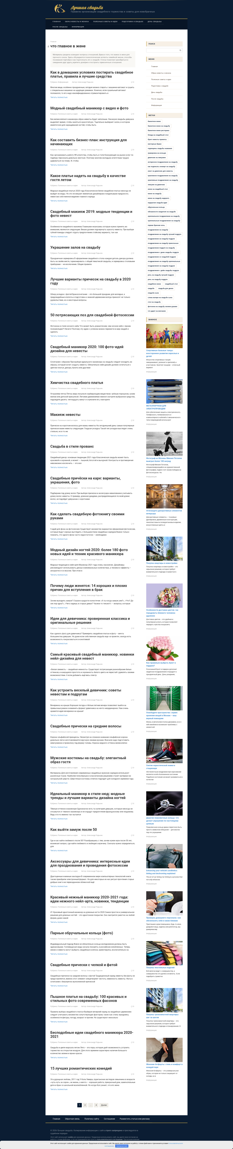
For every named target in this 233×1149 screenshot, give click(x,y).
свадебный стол (171, 284)
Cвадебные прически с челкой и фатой (83, 965)
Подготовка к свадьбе (132, 21)
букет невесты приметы (157, 139)
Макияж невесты (65, 414)
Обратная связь (72, 1119)
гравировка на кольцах (157, 153)
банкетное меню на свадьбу (159, 126)
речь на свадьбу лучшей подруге (161, 275)
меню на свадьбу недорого (158, 198)
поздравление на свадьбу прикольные (163, 243)
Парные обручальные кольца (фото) (81, 933)
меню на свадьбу (154, 193)
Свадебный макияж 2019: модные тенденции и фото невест (91, 213)
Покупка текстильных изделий (160, 967)
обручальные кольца (156, 207)
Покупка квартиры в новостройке (161, 563)
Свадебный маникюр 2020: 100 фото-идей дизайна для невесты (86, 349)
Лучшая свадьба (87, 7)
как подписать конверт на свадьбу (161, 166)
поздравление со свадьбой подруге (162, 257)
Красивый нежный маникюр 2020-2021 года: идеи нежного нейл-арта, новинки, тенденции (89, 899)
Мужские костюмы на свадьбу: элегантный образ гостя (88, 760)
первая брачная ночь (156, 225)
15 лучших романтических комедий (81, 1068)
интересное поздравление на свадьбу (163, 162)
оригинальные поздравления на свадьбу (164, 221)
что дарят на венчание (157, 311)
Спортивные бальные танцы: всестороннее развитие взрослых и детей (162, 353)
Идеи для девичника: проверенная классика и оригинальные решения (90, 620)
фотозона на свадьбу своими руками (162, 306)
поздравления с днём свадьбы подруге (163, 270)
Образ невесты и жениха (77, 21)
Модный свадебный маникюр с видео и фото (89, 108)
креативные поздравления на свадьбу (163, 180)
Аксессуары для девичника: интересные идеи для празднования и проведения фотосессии (90, 863)
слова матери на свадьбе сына (160, 297)
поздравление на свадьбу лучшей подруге (164, 234)
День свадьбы (155, 21)
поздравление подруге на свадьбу (161, 248)
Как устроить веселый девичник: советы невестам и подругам (85, 692)
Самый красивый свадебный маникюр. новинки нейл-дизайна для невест (92, 656)
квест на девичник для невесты (160, 171)
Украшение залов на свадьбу (75, 247)
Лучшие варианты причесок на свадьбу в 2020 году (90, 281)
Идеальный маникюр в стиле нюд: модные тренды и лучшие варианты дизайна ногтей (87, 796)
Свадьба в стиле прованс (72, 446)
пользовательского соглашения (110, 1139)
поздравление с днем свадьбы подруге (163, 252)
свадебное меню (154, 284)
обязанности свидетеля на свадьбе (162, 212)
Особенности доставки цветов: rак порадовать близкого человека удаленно (162, 613)
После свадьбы (60, 27)
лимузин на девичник (156, 185)
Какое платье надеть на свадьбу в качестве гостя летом (88, 178)
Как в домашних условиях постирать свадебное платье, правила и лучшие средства (91, 74)
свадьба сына (153, 293)
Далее (104, 1105)
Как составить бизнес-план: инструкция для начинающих (88, 142)
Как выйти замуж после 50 (73, 829)
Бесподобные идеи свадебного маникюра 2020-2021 (91, 1034)
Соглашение (109, 1119)
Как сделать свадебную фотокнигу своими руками (87, 516)
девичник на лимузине (157, 157)
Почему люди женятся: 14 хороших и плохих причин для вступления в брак (88, 587)
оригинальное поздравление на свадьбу (164, 216)
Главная (57, 21)
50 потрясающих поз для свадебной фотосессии (92, 315)
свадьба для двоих (165, 288)
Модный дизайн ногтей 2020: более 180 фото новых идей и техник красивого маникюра (89, 552)
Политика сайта (91, 1119)
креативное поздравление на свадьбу (163, 176)
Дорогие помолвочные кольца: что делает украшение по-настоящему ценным (162, 821)
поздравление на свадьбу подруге (161, 239)
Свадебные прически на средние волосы (85, 726)
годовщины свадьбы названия (160, 148)
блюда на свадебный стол (158, 135)
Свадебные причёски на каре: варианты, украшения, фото (85, 480)
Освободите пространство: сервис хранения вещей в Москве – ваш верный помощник (162, 715)
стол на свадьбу (154, 302)
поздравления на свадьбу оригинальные (164, 261)
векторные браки (154, 144)
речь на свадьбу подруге (157, 279)
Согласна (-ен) (121, 1146)
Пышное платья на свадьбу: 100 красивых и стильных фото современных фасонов (88, 998)
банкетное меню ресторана (158, 130)
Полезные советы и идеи (105, 21)
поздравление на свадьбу (158, 230)
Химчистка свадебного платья (76, 382)
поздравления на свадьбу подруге (161, 266)
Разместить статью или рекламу (135, 1119)
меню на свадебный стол (158, 189)
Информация (78, 27)
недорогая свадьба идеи (157, 203)
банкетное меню (154, 121)
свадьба (151, 288)
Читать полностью (58, 97)
